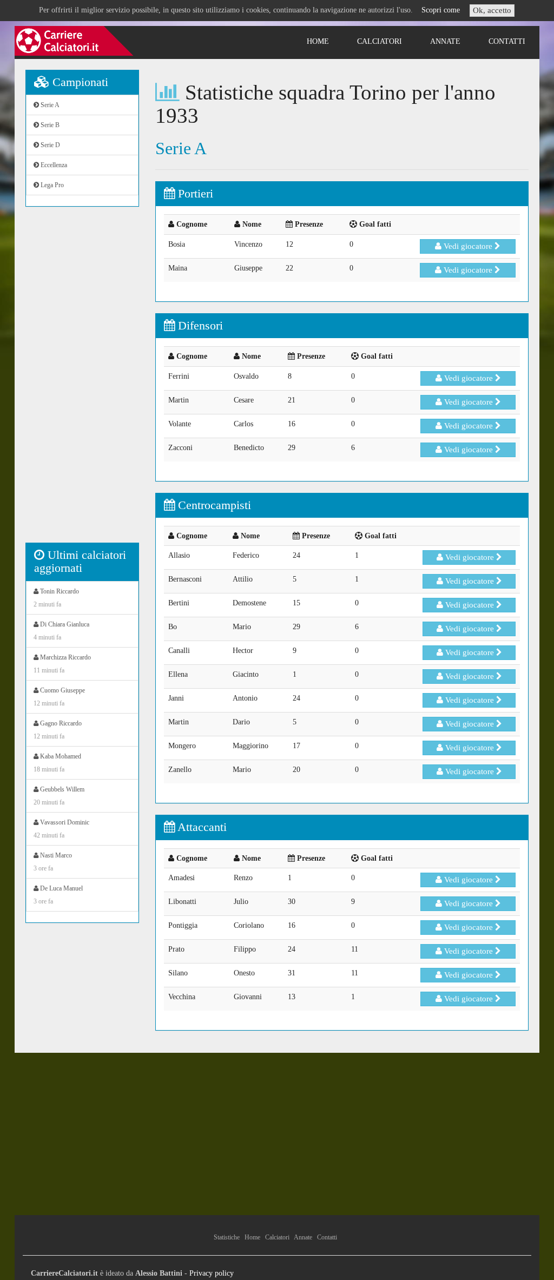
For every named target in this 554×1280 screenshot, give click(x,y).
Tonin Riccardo (56, 598)
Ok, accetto (492, 10)
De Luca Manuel (58, 895)
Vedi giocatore (467, 246)
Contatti (507, 41)
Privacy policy (211, 1273)
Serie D (49, 145)
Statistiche (227, 1237)
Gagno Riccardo (58, 730)
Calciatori (379, 41)
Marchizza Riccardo (62, 664)
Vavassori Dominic (61, 829)
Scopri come (440, 10)
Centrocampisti (213, 505)
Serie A (49, 105)
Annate (445, 41)
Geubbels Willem (59, 796)
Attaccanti (201, 827)
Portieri (194, 193)
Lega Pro (51, 185)
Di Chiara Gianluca (61, 631)
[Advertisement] (82, 380)
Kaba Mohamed (57, 763)
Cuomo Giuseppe (59, 697)
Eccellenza (53, 165)
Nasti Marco (53, 862)
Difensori (199, 325)
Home (318, 41)
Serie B (49, 125)
